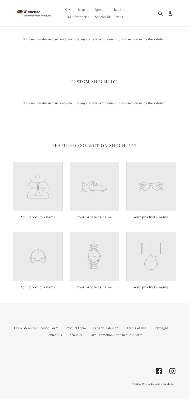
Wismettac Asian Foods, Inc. (158, 384)
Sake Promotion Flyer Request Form (116, 335)
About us (75, 335)
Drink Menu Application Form (36, 328)
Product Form (76, 328)
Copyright (161, 328)
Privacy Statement (106, 328)
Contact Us (54, 335)
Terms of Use (136, 328)
